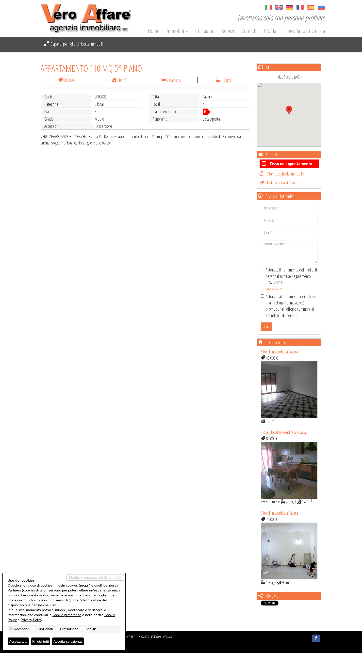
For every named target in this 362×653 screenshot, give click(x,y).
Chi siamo (204, 30)
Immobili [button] (176, 30)
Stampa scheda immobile (285, 174)
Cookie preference (66, 615)
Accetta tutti (18, 641)
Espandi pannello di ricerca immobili (76, 44)
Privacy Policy (274, 289)
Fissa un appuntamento (290, 164)
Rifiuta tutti (40, 641)
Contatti (249, 30)
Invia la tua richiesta (305, 30)
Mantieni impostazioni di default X (95, 577)
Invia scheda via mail (281, 183)
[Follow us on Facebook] (316, 638)
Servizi (228, 30)
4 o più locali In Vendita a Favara (283, 432)
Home (153, 30)
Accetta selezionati (67, 641)
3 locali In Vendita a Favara (279, 352)
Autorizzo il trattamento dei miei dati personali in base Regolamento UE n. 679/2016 (291, 279)
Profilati (271, 30)
